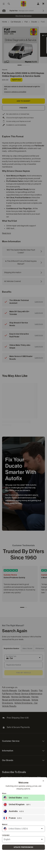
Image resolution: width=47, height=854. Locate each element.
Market (4, 824)
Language (6, 835)
